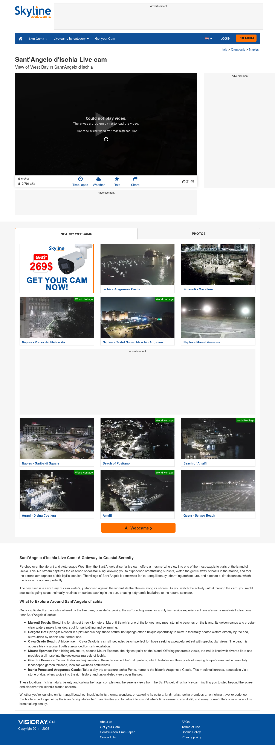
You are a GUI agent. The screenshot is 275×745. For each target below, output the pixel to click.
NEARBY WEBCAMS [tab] (76, 233)
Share (135, 184)
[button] (208, 38)
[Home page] (20, 38)
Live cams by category (70, 38)
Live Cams (37, 38)
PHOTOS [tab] (199, 233)
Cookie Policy (191, 732)
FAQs (186, 721)
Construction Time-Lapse (117, 732)
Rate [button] (117, 184)
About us (106, 721)
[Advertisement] (158, 18)
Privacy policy (191, 737)
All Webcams (137, 528)
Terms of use (191, 726)
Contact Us (108, 737)
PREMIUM (246, 38)
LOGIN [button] (226, 38)
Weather (99, 184)
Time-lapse (80, 184)
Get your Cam (105, 38)
